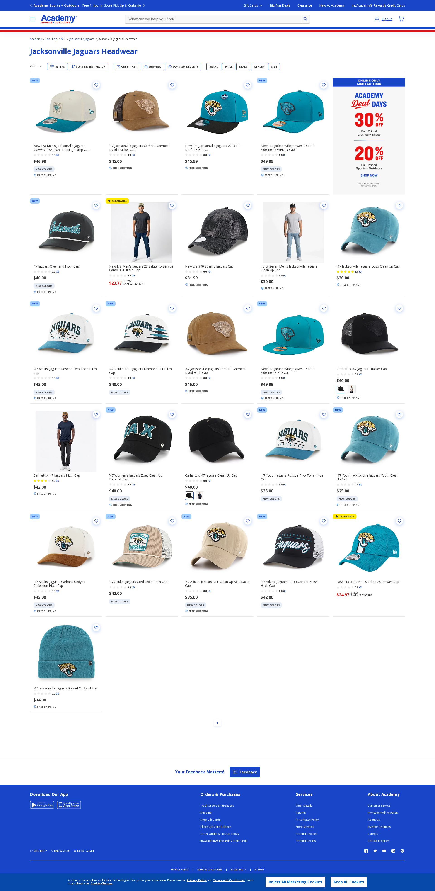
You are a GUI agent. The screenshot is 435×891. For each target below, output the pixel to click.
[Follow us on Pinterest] (402, 851)
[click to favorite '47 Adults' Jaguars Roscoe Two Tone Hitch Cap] (96, 308)
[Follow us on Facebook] (366, 851)
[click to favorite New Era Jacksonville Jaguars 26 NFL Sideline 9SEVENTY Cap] (323, 85)
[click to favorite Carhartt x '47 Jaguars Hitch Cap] (96, 414)
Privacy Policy (197, 880)
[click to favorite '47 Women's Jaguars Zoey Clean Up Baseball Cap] (172, 414)
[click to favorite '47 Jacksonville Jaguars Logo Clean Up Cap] (399, 205)
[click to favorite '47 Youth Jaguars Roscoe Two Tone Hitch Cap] (323, 414)
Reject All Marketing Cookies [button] (295, 881)
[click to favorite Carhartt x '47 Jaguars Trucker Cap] (399, 308)
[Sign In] (377, 19)
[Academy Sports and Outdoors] (59, 19)
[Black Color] (341, 389)
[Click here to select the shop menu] (32, 19)
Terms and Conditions (229, 880)
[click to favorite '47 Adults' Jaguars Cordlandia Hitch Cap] (172, 521)
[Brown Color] (351, 389)
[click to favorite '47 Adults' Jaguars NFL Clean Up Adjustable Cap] (247, 521)
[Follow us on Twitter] (375, 851)
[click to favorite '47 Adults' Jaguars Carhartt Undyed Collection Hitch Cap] (96, 521)
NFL (63, 39)
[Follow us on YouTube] (384, 851)
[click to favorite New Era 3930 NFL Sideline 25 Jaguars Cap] (399, 521)
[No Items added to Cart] (401, 18)
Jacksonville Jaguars (81, 39)
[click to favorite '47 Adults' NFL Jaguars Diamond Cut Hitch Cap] (172, 308)
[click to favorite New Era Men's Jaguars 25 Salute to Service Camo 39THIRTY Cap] (172, 205)
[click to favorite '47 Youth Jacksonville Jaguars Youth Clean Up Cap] (399, 414)
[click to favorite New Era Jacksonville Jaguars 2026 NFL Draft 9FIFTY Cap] (247, 85)
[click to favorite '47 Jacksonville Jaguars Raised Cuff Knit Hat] (96, 627)
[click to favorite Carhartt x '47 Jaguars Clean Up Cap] (247, 414)
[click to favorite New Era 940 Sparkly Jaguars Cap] (247, 205)
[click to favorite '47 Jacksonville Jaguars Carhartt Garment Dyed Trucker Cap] (172, 85)
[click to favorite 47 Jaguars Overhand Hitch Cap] (96, 205)
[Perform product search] (305, 19)
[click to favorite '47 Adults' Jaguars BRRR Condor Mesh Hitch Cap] (323, 521)
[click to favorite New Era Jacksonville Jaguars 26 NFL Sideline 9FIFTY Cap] (323, 308)
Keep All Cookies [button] (349, 881)
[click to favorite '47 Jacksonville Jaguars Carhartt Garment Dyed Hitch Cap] (247, 308)
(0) (57, 154)
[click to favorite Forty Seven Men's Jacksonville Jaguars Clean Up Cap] (323, 205)
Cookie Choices (102, 883)
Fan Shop (51, 39)
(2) (360, 271)
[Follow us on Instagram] (393, 851)
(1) (57, 480)
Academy (36, 39)
